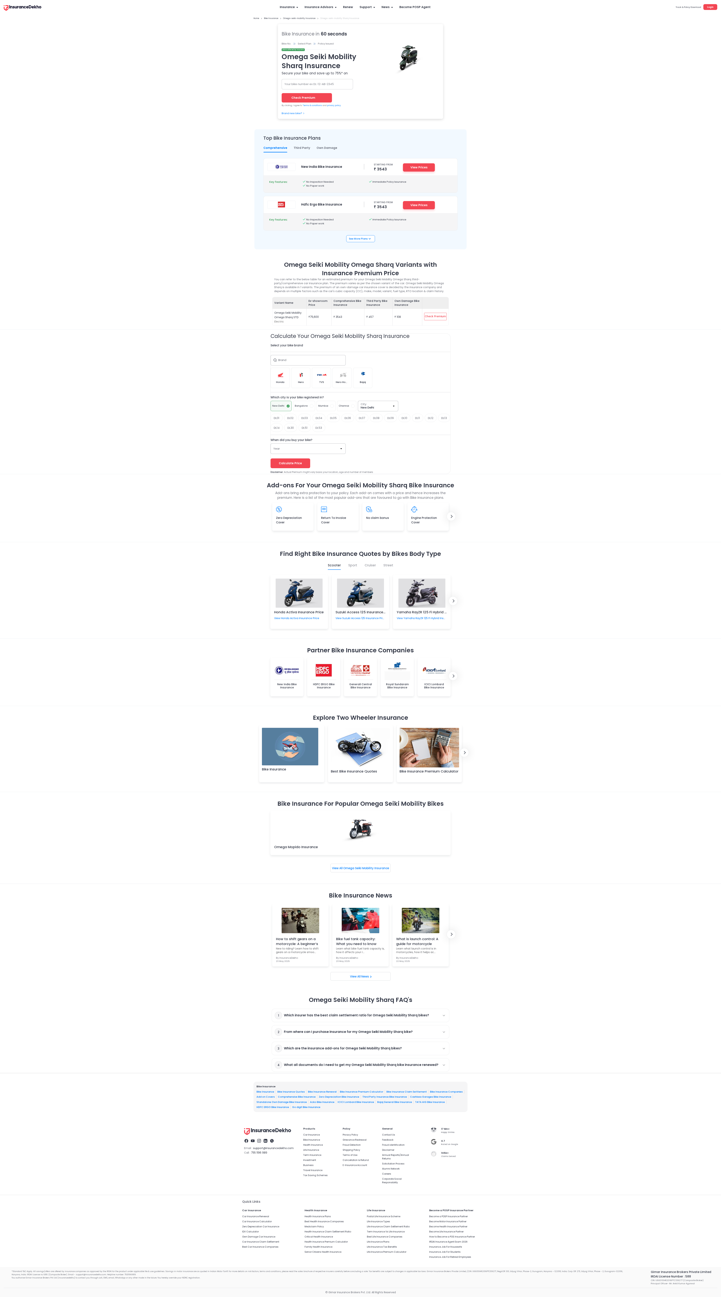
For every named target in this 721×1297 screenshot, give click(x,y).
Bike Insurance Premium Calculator (429, 771)
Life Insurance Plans (378, 1241)
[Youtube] (252, 1141)
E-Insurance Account (355, 1165)
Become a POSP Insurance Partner (448, 1216)
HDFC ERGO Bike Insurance (272, 1107)
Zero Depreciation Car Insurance (260, 1226)
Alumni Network (391, 1168)
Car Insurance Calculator (257, 1221)
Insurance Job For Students (445, 1251)
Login (710, 7)
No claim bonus (377, 518)
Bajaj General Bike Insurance (394, 1102)
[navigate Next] (451, 516)
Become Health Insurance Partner (448, 1226)
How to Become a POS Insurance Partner (452, 1236)
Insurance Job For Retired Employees (450, 1257)
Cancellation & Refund (356, 1160)
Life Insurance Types (378, 1221)
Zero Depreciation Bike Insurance (339, 1097)
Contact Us (388, 1134)
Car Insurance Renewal (255, 1216)
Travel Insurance (312, 1170)
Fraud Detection (352, 1144)
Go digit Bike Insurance (306, 1107)
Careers (386, 1173)
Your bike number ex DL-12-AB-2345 (309, 84)
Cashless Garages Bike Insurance (430, 1097)
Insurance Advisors (319, 7)
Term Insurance (312, 1155)
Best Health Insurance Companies (324, 1221)
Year (276, 449)
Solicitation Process (393, 1163)
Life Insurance (311, 1150)
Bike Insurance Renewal (322, 1091)
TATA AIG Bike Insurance (430, 1102)
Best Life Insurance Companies (384, 1236)
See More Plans (358, 238)
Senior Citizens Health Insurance (323, 1251)
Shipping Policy (351, 1150)
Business (308, 1165)
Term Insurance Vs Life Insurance (386, 1231)
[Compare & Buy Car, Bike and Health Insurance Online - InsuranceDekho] (22, 8)
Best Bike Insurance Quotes (354, 771)
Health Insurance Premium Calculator (326, 1241)
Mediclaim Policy (314, 1226)
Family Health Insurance (318, 1246)
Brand (282, 360)
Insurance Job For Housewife (445, 1246)
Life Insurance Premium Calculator (386, 1251)
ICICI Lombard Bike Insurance (356, 1102)
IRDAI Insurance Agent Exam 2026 (448, 1241)
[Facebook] (246, 1141)
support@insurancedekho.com (273, 1148)
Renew (348, 7)
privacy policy (334, 105)
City (363, 404)
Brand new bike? (292, 113)
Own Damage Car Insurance (258, 1236)
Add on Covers (265, 1097)
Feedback (387, 1139)
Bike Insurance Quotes (291, 1091)
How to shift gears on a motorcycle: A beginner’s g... (297, 941)
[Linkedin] (265, 1141)
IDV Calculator (250, 1231)
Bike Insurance (274, 769)
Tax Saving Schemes (315, 1175)
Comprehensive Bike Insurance (297, 1097)
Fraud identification (393, 1144)
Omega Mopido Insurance (296, 847)
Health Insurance (313, 1144)
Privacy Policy (350, 1134)
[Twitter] (272, 1141)
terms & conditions (312, 105)
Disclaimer (388, 1150)
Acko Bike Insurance (322, 1102)
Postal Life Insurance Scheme (383, 1216)
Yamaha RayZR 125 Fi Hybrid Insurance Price (433, 612)
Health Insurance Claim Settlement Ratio (328, 1231)
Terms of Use (350, 1155)
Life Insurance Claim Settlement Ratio (388, 1226)
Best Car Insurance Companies (260, 1246)
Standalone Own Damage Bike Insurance (281, 1102)
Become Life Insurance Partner (446, 1231)
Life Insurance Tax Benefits (382, 1246)
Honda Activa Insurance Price (299, 612)
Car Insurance (311, 1134)
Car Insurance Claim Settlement (260, 1241)
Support (366, 7)
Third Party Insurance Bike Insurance (384, 1097)
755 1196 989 (259, 1153)
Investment (309, 1160)
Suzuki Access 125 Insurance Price (364, 612)
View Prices (419, 167)
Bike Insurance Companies (446, 1091)
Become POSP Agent (415, 7)
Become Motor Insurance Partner (447, 1221)
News (386, 7)
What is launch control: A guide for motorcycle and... (417, 941)
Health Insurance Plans (318, 1216)
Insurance (287, 7)
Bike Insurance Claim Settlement (406, 1091)
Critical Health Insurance (319, 1236)
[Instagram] (259, 1141)
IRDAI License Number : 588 (671, 1276)
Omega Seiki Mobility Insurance (366, 868)
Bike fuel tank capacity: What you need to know (356, 941)
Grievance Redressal (355, 1139)
